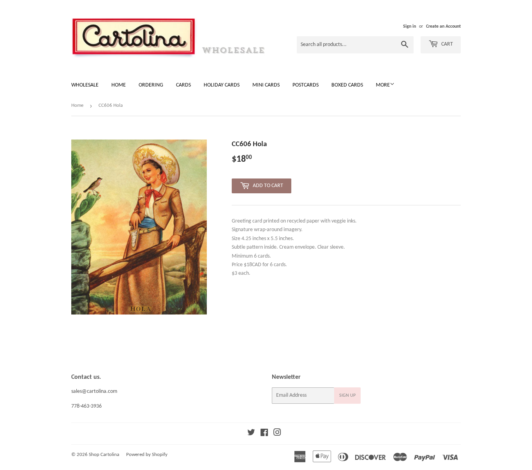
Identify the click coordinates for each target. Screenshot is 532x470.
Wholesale (85, 85)
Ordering (151, 85)
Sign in (409, 26)
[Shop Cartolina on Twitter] (251, 434)
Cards (183, 85)
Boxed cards (347, 85)
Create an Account (443, 26)
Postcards (305, 85)
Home (118, 85)
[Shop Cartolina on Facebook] (264, 434)
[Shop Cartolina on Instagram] (277, 434)
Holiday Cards (222, 85)
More (383, 85)
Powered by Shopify (146, 454)
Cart (446, 44)
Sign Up (347, 395)
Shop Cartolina (104, 454)
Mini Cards (266, 85)
